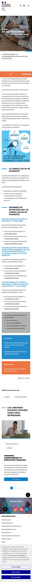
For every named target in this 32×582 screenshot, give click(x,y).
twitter (5, 509)
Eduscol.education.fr (7, 523)
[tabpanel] (16, 451)
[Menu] (28, 6)
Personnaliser (16, 567)
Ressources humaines (21, 397)
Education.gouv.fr (6, 520)
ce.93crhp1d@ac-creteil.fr (11, 238)
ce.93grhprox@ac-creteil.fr (12, 273)
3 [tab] (20, 488)
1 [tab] (11, 488)
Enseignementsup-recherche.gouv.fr (11, 526)
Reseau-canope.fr (6, 539)
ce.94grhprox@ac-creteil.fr (11, 278)
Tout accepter (16, 577)
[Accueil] (7, 6)
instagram (16, 509)
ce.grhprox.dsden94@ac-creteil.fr (13, 243)
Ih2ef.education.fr (6, 532)
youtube (21, 509)
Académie (7, 397)
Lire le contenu (16, 479)
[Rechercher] (20, 6)
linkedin (26, 509)
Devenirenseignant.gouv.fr (9, 529)
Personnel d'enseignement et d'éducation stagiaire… (15, 458)
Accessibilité (24, 5)
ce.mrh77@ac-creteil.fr (10, 234)
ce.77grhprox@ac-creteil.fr (11, 268)
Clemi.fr (4, 542)
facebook (10, 509)
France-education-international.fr (11, 536)
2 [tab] (16, 488)
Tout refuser (16, 572)
